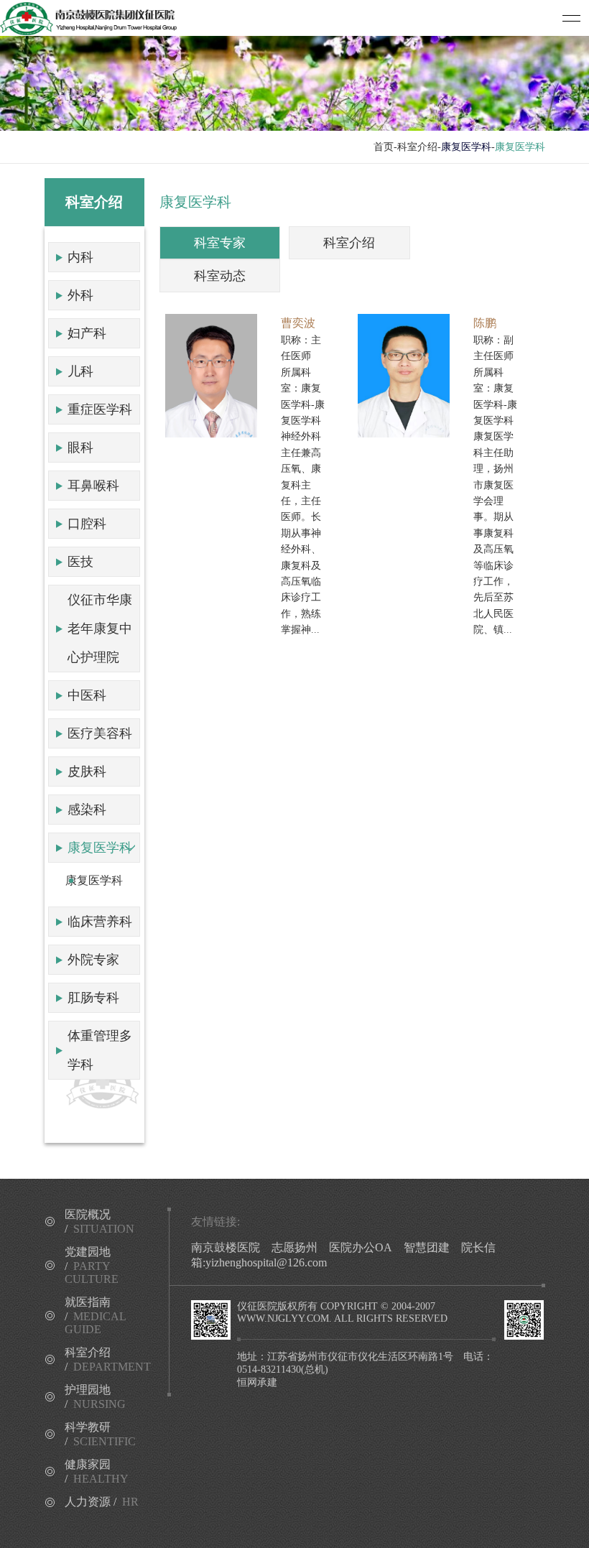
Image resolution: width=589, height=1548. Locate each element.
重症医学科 (100, 409)
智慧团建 (427, 1247)
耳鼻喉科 (93, 485)
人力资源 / (102, 1502)
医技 (80, 562)
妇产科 (87, 333)
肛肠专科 (93, 998)
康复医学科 (100, 847)
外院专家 (93, 960)
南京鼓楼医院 (225, 1247)
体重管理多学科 (100, 1050)
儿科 (80, 371)
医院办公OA (360, 1247)
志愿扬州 (294, 1247)
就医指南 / (95, 1315)
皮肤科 (87, 771)
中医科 (87, 695)
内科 (80, 257)
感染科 (87, 809)
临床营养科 (100, 921)
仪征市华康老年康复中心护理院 (100, 628)
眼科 (80, 447)
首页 (384, 147)
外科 (80, 295)
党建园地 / (92, 1265)
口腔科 (87, 523)
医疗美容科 (100, 733)
